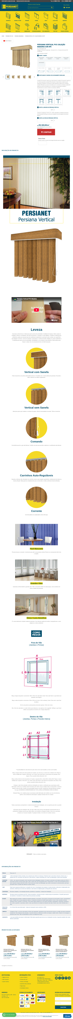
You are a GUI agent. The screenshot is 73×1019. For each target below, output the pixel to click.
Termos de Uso (23, 979)
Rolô (46, 20)
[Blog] (69, 978)
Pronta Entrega (65, 31)
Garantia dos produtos (25, 983)
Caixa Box (55, 20)
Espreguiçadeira (36, 31)
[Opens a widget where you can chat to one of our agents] (68, 1016)
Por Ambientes (46, 31)
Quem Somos (5, 981)
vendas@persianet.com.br (43, 983)
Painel (36, 20)
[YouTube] (56, 978)
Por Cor (55, 31)
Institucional (6, 975)
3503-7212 (56, 1)
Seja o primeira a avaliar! (42, 53)
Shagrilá (8, 20)
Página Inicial (5, 977)
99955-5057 (67, 1)
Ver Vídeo (8, 41)
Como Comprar (23, 977)
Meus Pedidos (67, 5)
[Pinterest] (66, 978)
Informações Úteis (25, 975)
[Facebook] (62, 978)
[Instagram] (59, 978)
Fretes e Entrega (24, 981)
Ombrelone (27, 31)
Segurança (22, 986)
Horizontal (8, 31)
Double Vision (17, 20)
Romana (27, 20)
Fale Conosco (5, 979)
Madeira (65, 20)
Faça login (38, 4)
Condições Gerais (24, 988)
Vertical (18, 31)
